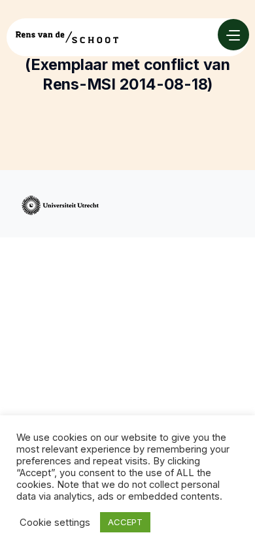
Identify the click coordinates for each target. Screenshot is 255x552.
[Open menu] (233, 34)
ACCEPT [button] (125, 522)
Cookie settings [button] (55, 522)
